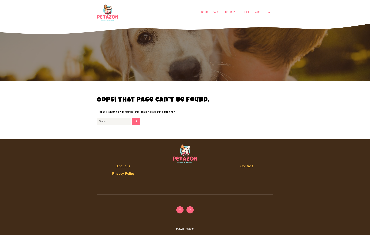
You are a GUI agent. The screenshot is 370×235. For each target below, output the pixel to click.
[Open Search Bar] (269, 12)
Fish (247, 12)
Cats (215, 12)
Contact (246, 166)
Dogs (204, 12)
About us (123, 166)
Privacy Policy (123, 174)
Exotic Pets (231, 12)
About (259, 12)
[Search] (136, 121)
